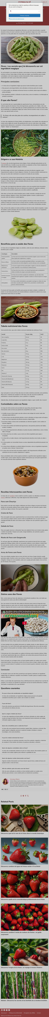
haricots (4, 163)
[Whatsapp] (21, 796)
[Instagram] (4, 789)
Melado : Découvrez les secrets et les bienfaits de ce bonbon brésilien (24, 1000)
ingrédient (12, 495)
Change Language (24, 15)
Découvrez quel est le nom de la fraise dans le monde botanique (22, 833)
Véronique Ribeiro (22, 23)
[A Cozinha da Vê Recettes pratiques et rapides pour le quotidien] (24, 2)
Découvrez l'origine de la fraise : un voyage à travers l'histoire (21, 967)
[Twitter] (28, 796)
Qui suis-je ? (4, 1013)
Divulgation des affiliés (29, 1013)
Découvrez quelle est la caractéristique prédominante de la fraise (23, 899)
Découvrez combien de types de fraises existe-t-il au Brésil (20, 866)
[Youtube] (2, 789)
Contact (39, 1013)
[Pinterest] (5, 789)
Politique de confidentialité (15, 1013)
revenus (3, 497)
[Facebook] (7, 789)
